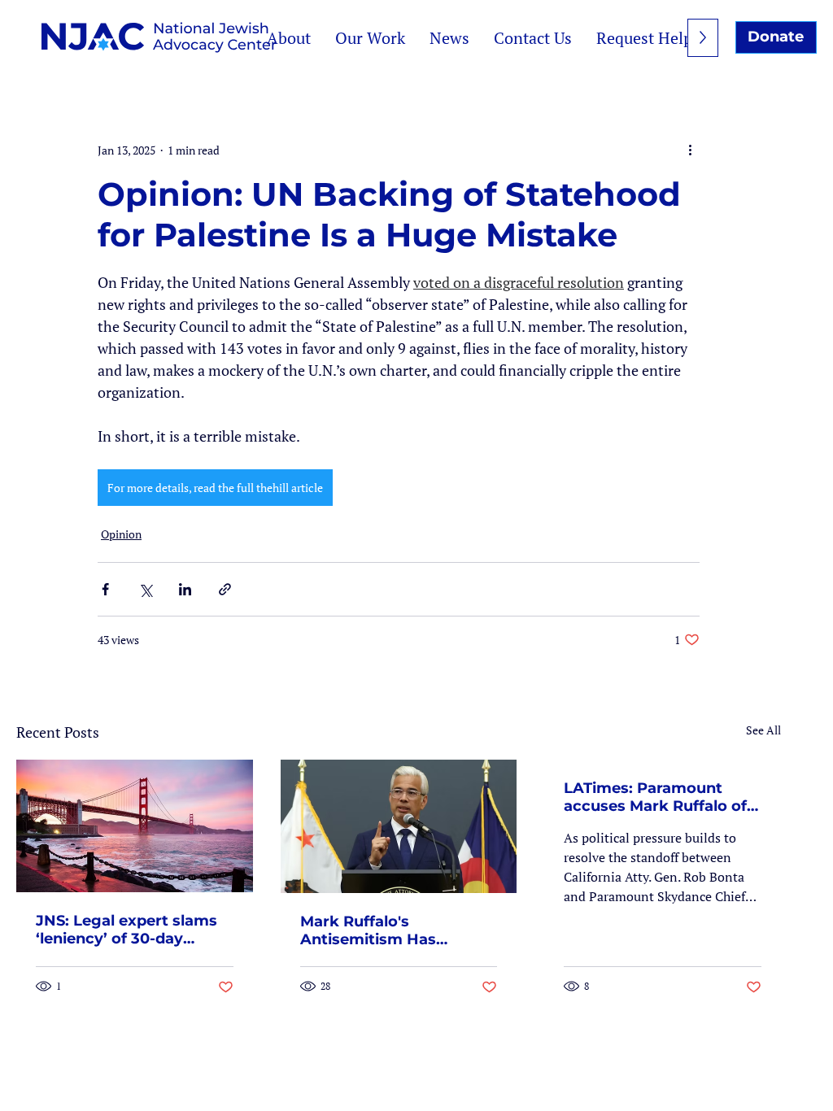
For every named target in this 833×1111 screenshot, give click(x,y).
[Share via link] (225, 589)
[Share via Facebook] (105, 589)
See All (763, 730)
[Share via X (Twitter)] (145, 589)
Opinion (121, 534)
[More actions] (690, 149)
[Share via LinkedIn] (185, 589)
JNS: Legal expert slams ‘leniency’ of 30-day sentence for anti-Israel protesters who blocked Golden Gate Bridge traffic (127, 930)
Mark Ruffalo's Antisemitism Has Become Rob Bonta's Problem (380, 930)
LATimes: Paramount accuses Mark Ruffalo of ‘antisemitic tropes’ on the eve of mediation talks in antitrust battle (655, 797)
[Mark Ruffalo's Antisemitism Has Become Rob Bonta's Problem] (399, 826)
